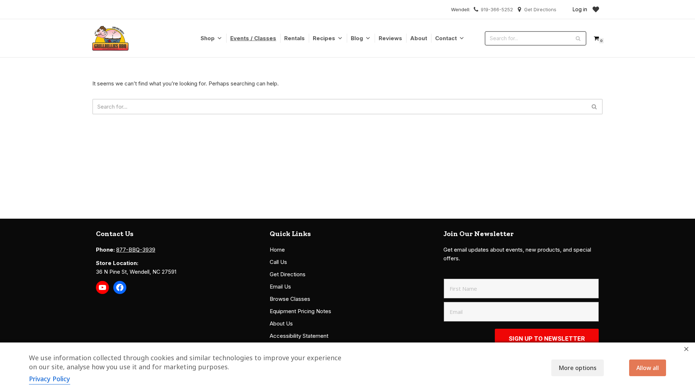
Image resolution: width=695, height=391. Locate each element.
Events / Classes (253, 38)
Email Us (280, 286)
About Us (281, 323)
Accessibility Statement (299, 335)
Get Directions (540, 9)
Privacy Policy (49, 378)
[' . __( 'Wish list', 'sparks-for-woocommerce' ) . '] (596, 9)
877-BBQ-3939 (135, 249)
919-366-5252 (497, 9)
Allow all (647, 368)
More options (578, 368)
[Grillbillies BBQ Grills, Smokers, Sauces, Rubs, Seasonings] (110, 38)
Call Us (278, 261)
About (418, 38)
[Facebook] (119, 287)
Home (277, 249)
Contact (446, 38)
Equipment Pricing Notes (300, 311)
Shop (208, 38)
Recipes (324, 38)
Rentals (294, 38)
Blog (357, 38)
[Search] (578, 38)
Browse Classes (290, 298)
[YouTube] (102, 287)
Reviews (390, 38)
